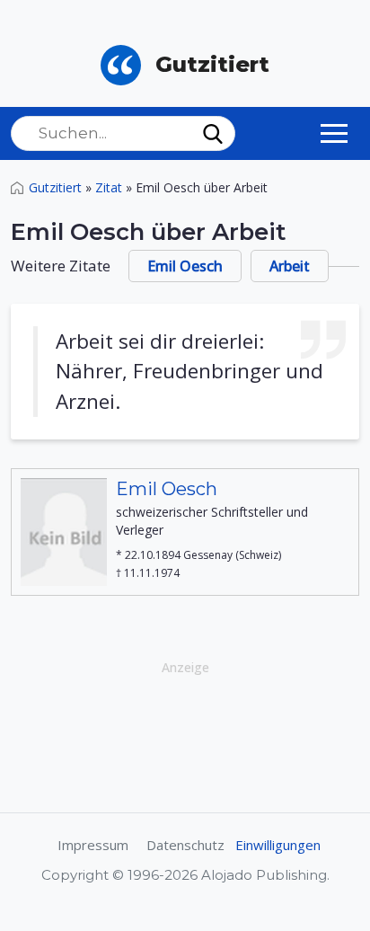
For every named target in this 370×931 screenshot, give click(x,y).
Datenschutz (185, 845)
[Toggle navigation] (334, 133)
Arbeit (289, 266)
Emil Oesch (185, 266)
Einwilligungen (278, 845)
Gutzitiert (55, 187)
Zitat (108, 187)
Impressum (92, 845)
